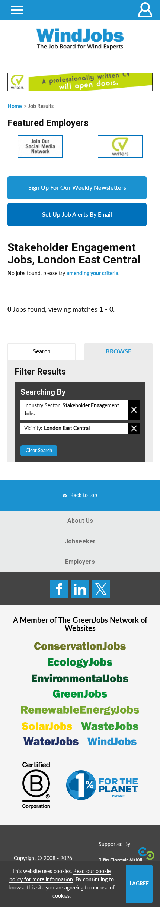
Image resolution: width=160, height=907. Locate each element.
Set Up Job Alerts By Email (77, 215)
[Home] (80, 39)
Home (14, 106)
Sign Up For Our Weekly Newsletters (77, 188)
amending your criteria (92, 273)
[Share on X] (101, 589)
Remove (134, 410)
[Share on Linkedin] (80, 589)
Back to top (83, 495)
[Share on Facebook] (59, 589)
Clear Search (39, 450)
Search (42, 351)
